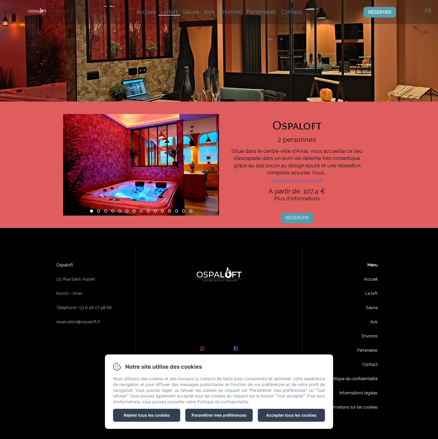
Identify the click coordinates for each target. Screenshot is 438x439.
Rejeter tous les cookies (147, 415)
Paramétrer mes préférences (219, 415)
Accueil (146, 11)
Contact (291, 11)
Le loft (169, 11)
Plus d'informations (297, 199)
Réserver (379, 12)
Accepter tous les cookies (291, 415)
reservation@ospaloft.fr (78, 321)
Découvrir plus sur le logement (297, 180)
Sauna (191, 11)
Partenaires (261, 11)
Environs (231, 11)
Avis (209, 11)
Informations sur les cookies (351, 407)
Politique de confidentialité (353, 378)
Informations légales (358, 393)
